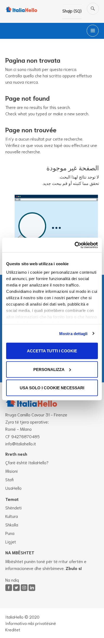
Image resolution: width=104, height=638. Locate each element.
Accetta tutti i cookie (52, 351)
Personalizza (49, 369)
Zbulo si (74, 568)
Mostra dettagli (73, 333)
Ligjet (10, 541)
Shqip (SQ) (72, 10)
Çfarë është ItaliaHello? (27, 462)
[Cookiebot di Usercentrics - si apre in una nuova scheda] (75, 245)
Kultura (11, 516)
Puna (9, 533)
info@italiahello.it (20, 443)
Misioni (11, 471)
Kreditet (12, 629)
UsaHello (13, 488)
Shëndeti (13, 507)
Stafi (9, 479)
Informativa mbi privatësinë (30, 623)
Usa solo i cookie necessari (52, 388)
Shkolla (11, 524)
